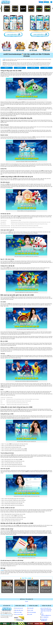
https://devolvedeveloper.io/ (6, 614)
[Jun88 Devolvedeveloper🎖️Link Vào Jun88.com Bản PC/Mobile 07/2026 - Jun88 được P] (5, 2)
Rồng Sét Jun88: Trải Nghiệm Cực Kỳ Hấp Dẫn (33, 588)
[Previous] (3, 584)
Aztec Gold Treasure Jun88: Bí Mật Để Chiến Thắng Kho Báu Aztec (7, 588)
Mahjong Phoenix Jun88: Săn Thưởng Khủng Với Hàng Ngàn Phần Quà (46, 588)
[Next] (50, 584)
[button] (51, 2)
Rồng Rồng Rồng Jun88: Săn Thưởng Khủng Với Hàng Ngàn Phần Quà (20, 588)
